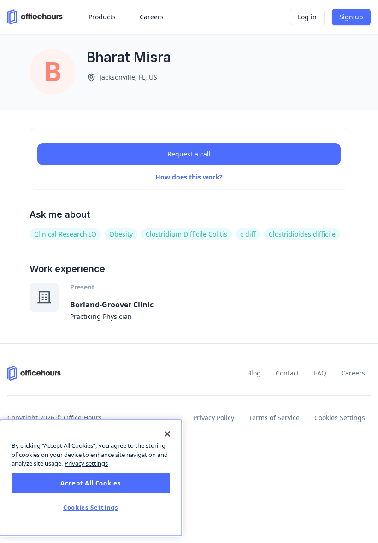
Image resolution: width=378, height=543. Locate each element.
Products (102, 16)
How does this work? (189, 177)
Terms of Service (274, 417)
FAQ (320, 373)
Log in (307, 16)
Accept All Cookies (90, 483)
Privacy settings (86, 463)
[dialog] (91, 478)
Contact (287, 373)
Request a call (189, 154)
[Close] (167, 434)
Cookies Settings (339, 417)
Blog (254, 373)
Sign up (351, 16)
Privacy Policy (213, 417)
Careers (353, 373)
